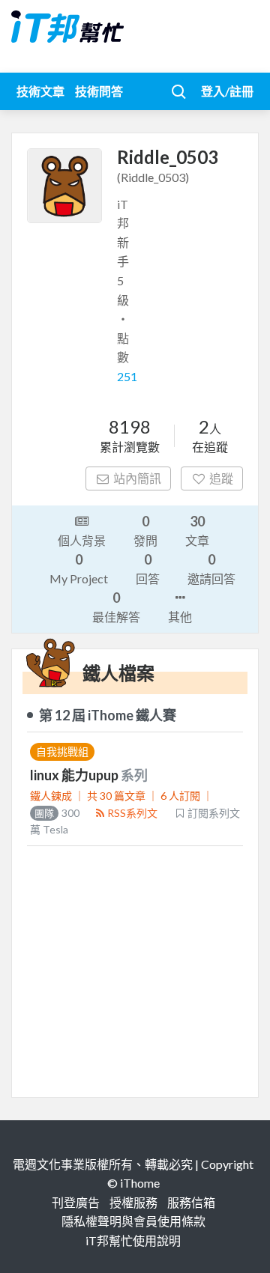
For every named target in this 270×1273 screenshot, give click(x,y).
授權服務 (134, 1202)
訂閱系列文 (214, 812)
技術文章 (40, 91)
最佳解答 (116, 606)
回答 (148, 568)
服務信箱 (191, 1202)
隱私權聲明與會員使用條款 (134, 1221)
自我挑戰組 (62, 751)
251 (127, 376)
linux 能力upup (75, 775)
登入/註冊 (227, 91)
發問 (146, 530)
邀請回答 (212, 568)
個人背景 (82, 540)
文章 (197, 530)
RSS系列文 (132, 812)
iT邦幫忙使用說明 (133, 1240)
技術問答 (99, 91)
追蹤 (221, 478)
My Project (79, 568)
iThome (140, 1183)
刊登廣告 (76, 1202)
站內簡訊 (137, 478)
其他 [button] (180, 617)
